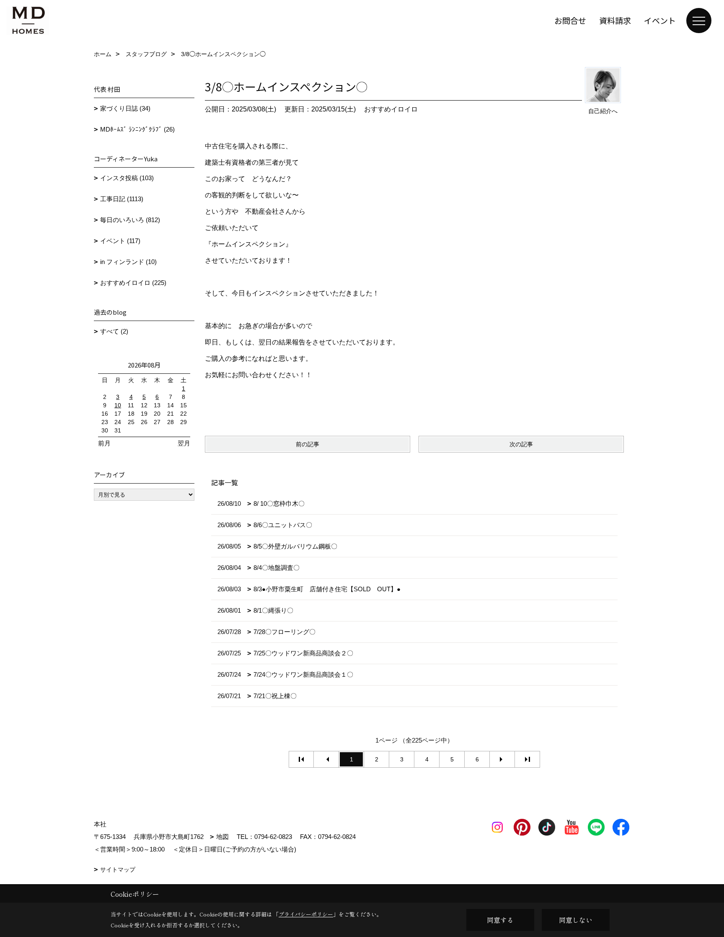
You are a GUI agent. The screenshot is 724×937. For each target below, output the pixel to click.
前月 (104, 443)
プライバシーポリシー (306, 914)
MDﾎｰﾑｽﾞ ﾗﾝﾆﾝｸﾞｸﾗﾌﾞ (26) (137, 129)
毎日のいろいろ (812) (130, 219)
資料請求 (615, 20)
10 (117, 405)
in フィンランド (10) (128, 261)
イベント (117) (120, 240)
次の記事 (521, 444)
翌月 (184, 443)
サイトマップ (117, 869)
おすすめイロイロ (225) (133, 282)
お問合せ (570, 20)
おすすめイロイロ (391, 109)
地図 (222, 836)
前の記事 (307, 444)
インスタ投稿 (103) (127, 177)
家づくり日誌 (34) (125, 108)
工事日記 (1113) (121, 198)
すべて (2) (114, 331)
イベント (660, 20)
